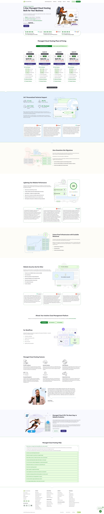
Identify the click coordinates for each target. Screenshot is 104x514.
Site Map (73, 512)
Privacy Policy (62, 512)
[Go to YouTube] (31, 506)
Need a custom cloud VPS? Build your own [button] (60, 46)
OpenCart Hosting (49, 501)
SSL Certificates (60, 496)
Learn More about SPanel (72, 318)
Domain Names (60, 492)
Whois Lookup (71, 496)
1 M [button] (34, 56)
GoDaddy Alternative (71, 501)
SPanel (58, 497)
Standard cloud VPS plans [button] (44, 46)
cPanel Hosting (37, 506)
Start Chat (78, 1)
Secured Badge (71, 497)
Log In (74, 1)
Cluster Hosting (37, 496)
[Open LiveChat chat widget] (100, 511)
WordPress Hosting (49, 492)
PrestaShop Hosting (49, 506)
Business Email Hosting (38, 502)
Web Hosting (37, 492)
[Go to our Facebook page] (24, 506)
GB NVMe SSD (32, 72)
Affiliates (68, 1)
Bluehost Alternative (71, 506)
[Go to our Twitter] (29, 506)
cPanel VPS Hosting (37, 507)
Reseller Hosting (37, 501)
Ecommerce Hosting (49, 502)
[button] (48, 2)
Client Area (24, 497)
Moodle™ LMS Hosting (49, 497)
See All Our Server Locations (52, 87)
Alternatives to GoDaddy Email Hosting (74, 502)
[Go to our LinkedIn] (27, 506)
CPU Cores (31, 69)
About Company (25, 492)
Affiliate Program (25, 496)
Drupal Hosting (49, 496)
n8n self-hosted (60, 503)
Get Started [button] (30, 63)
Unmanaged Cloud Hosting (38, 497)
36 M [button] (26, 56)
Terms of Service (68, 512)
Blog (69, 492)
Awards (24, 495)
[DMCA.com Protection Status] (79, 512)
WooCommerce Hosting (50, 503)
